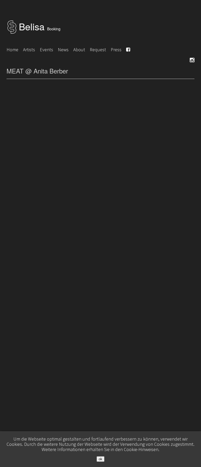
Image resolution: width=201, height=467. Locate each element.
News (63, 50)
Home (12, 50)
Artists (29, 50)
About (79, 50)
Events (46, 50)
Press (116, 50)
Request (98, 50)
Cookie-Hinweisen (141, 449)
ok (100, 459)
